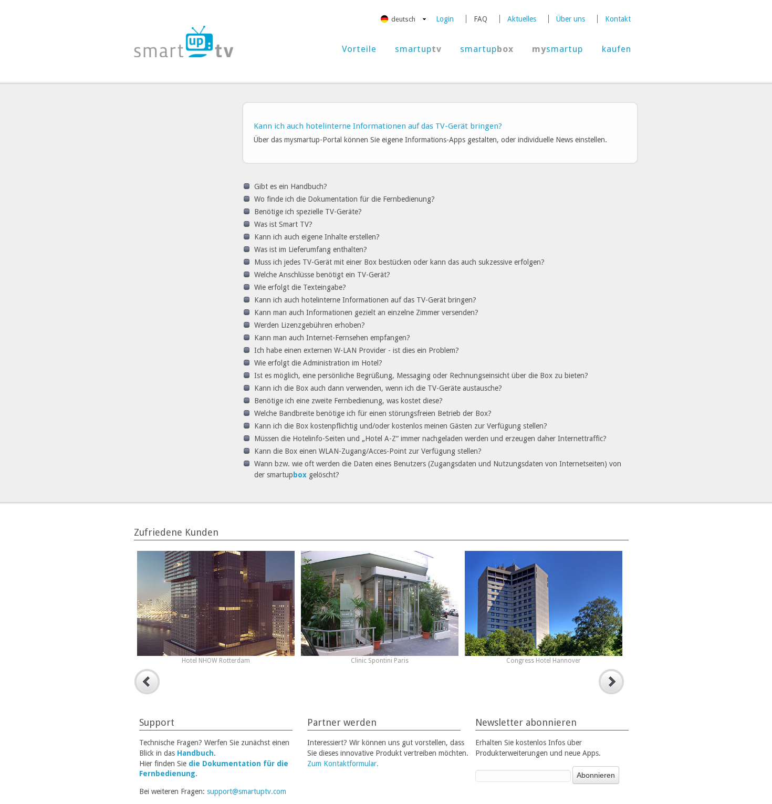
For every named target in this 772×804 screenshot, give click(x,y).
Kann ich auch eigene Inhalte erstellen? (317, 237)
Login (445, 19)
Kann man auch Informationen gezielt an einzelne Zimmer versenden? (366, 312)
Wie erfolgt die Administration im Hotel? (318, 363)
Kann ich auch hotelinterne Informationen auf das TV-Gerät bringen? (365, 300)
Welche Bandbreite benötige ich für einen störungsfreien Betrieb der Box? (373, 413)
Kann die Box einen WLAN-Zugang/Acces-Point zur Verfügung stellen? (368, 451)
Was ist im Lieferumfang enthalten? (310, 249)
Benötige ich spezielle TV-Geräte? (308, 211)
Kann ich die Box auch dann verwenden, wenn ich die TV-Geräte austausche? (378, 388)
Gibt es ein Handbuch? (290, 186)
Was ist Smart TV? (283, 224)
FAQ (480, 19)
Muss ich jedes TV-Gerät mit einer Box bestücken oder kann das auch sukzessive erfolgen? (399, 262)
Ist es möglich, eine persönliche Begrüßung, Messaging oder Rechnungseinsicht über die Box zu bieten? (421, 375)
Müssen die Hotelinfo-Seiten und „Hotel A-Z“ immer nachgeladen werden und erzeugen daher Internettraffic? (430, 438)
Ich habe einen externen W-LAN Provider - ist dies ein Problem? (356, 350)
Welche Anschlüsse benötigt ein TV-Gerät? (322, 274)
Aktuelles (521, 19)
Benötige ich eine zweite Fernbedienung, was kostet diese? (348, 400)
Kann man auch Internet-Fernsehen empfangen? (332, 337)
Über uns (570, 19)
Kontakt (618, 19)
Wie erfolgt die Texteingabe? (300, 287)
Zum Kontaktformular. (343, 763)
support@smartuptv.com (246, 791)
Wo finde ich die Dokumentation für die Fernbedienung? (344, 199)
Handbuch (195, 753)
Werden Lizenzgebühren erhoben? (309, 325)
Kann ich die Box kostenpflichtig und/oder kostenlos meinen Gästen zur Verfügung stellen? (400, 426)
